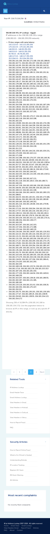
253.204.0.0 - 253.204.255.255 (21, 58)
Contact (20, 530)
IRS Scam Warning (16, 475)
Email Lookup (27, 526)
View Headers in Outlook (19, 412)
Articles (36, 528)
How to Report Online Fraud (20, 450)
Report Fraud (26, 528)
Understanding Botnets (18, 460)
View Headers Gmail (11, 528)
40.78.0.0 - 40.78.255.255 (19, 54)
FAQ (11, 428)
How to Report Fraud (17, 423)
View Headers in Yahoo (18, 418)
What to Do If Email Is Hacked (21, 455)
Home (6, 526)
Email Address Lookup (18, 397)
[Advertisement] (25, 340)
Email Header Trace (17, 392)
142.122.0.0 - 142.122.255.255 (21, 44)
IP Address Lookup (17, 387)
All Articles (14, 480)
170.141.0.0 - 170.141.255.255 (21, 47)
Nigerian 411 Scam (16, 470)
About (12, 530)
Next (42, 372)
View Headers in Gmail (18, 402)
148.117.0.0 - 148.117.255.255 (21, 56)
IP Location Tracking (17, 465)
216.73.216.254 (17, 18)
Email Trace (15, 526)
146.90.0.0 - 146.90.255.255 (20, 49)
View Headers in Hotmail (19, 407)
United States (39, 22)
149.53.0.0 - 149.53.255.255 (20, 51)
